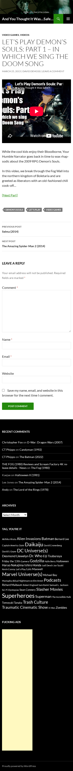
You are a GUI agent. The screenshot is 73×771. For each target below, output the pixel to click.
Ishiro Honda (32, 565)
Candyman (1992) (30, 449)
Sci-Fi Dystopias (10, 589)
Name (7, 339)
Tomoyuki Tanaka (12, 602)
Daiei (21, 545)
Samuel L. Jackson (58, 584)
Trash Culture (35, 602)
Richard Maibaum (12, 584)
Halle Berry (50, 561)
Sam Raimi (44, 585)
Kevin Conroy (8, 569)
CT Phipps (8, 449)
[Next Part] (10, 195)
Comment (10, 287)
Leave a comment (53, 71)
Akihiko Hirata (9, 539)
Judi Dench (47, 565)
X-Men (51, 607)
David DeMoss (31, 71)
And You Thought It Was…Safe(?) (28, 19)
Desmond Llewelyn (15, 556)
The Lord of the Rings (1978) (30, 489)
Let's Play (34, 209)
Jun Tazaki (58, 565)
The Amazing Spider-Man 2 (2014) (23, 244)
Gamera (25, 561)
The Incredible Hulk (61, 597)
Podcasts (52, 580)
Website (8, 373)
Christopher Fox (12, 442)
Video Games (10, 34)
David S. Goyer (9, 551)
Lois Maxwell (34, 569)
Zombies (61, 607)
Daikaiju (34, 544)
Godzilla (37, 560)
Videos (24, 34)
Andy (5, 489)
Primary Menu (68, 19)
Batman (48, 538)
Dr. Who (35, 556)
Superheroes (18, 595)
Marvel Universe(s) (22, 574)
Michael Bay (50, 575)
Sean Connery (27, 589)
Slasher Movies (49, 589)
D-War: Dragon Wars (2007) (44, 442)
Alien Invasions (29, 538)
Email (7, 356)
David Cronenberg (53, 545)
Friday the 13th (11, 561)
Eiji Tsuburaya (52, 556)
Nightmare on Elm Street (31, 580)
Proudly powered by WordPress (19, 766)
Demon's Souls (14, 209)
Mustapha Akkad (10, 580)
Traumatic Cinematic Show (25, 607)
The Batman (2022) (31, 457)
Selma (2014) (11, 229)
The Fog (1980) (40, 467)
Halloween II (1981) (27, 475)
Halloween (62, 561)
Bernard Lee (62, 539)
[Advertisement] (17, 690)
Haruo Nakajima (13, 565)
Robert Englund (30, 585)
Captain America (10, 545)
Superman (43, 596)
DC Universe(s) (32, 550)
